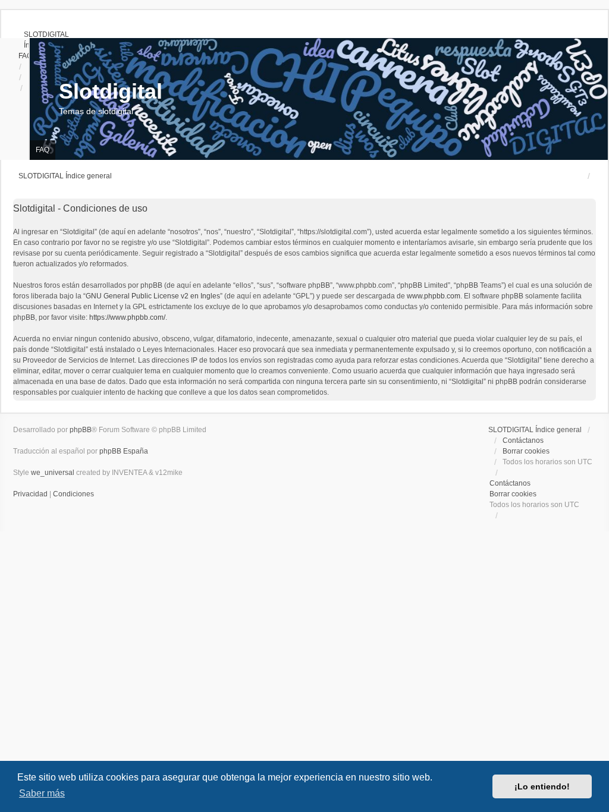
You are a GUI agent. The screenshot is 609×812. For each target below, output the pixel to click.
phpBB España (123, 451)
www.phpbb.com (433, 296)
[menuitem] (41, 34)
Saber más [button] (42, 793)
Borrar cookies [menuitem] (526, 451)
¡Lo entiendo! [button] (542, 786)
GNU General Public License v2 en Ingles (153, 296)
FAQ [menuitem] (42, 150)
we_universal (52, 472)
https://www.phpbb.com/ (127, 317)
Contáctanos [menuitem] (523, 440)
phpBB (81, 430)
